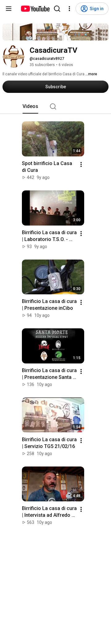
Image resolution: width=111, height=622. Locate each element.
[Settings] (69, 8)
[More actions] (81, 164)
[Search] (57, 8)
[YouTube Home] (35, 8)
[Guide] (8, 8)
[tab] (30, 106)
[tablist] (55, 106)
